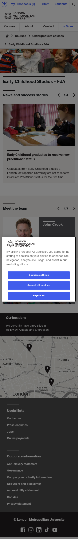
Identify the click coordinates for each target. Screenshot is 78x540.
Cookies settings (39, 275)
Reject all (39, 296)
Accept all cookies (39, 285)
